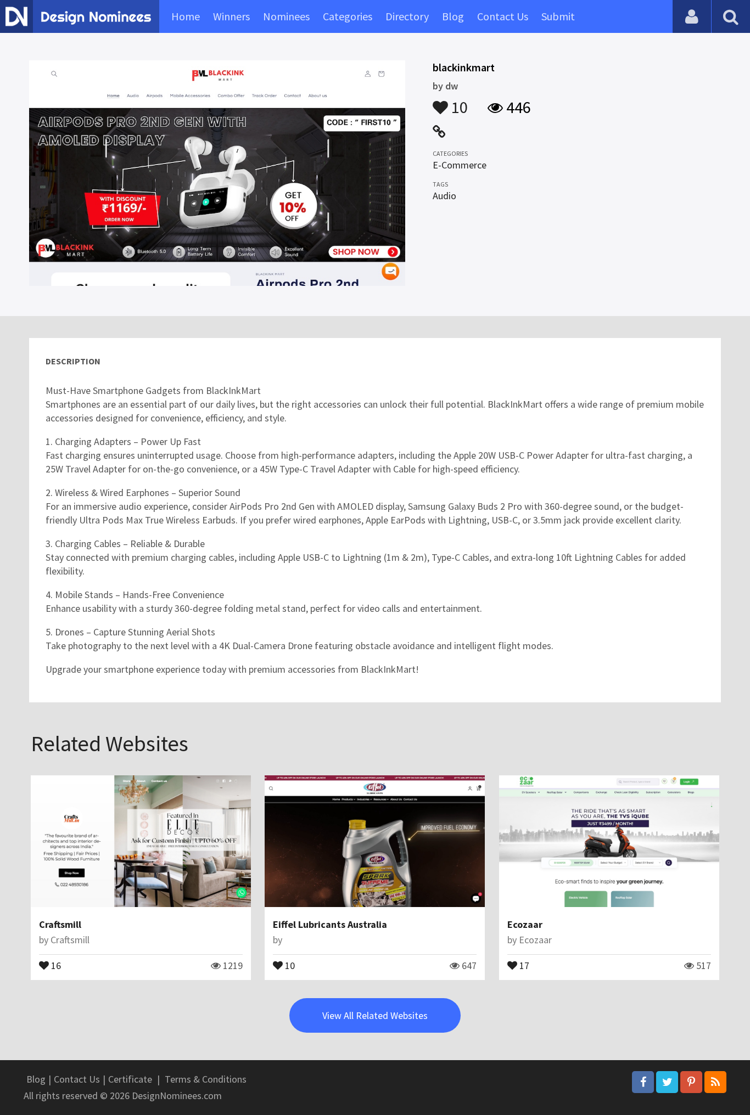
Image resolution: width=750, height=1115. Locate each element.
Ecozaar (524, 924)
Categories (347, 16)
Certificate (130, 1079)
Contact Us (502, 16)
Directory (407, 16)
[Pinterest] (691, 1082)
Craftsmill (60, 924)
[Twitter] (667, 1082)
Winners (231, 16)
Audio (444, 195)
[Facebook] (643, 1082)
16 (55, 964)
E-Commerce (459, 165)
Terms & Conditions (206, 1079)
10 (458, 102)
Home (185, 16)
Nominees (286, 16)
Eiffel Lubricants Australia (330, 924)
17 (523, 964)
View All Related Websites (375, 1015)
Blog (453, 16)
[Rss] (715, 1082)
